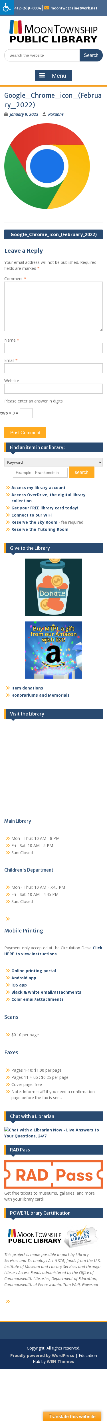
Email (11, 360)
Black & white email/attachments (46, 992)
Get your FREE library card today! (44, 508)
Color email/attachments (37, 999)
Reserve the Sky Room (34, 522)
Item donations (27, 688)
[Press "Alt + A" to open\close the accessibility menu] (7, 7)
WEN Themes (60, 1361)
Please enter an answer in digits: (34, 401)
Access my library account (38, 487)
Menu (59, 76)
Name (11, 340)
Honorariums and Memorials (40, 695)
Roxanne (56, 114)
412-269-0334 (27, 8)
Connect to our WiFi (31, 515)
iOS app (19, 985)
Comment (15, 278)
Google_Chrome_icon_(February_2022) (54, 234)
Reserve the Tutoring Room (39, 529)
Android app (23, 977)
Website (11, 380)
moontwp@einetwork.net (74, 8)
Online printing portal (33, 970)
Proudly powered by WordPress (42, 1355)
